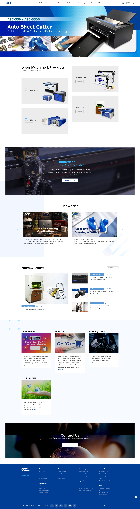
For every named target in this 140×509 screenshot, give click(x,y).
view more (79, 81)
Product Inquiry (103, 476)
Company (81, 3)
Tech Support (82, 483)
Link (99, 3)
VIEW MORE (68, 180)
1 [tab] (68, 54)
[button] (127, 2)
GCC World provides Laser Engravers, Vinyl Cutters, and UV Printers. (10, 2)
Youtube (70, 506)
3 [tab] (71, 54)
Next (121, 229)
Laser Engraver (62, 474)
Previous (19, 229)
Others (101, 478)
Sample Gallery (43, 488)
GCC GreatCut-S (103, 494)
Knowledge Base (83, 471)
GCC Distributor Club (104, 488)
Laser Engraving (83, 476)
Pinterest (61, 506)
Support (60, 3)
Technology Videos (84, 474)
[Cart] (123, 3)
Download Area (83, 486)
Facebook (52, 506)
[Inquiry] (136, 497)
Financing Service (104, 497)
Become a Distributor (105, 474)
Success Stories (43, 492)
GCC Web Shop (103, 492)
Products (40, 3)
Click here (34, 365)
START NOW (68, 445)
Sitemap (116, 506)
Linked (65, 506)
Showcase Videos (44, 490)
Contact (91, 3)
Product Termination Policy (86, 488)
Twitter (74, 506)
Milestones (42, 474)
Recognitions (42, 476)
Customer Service (104, 471)
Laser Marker (61, 478)
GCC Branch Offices (104, 480)
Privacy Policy (108, 506)
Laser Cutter (61, 476)
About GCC (42, 471)
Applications (50, 3)
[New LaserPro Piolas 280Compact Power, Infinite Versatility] (70, 31)
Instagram (56, 506)
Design (41, 506)
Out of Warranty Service (85, 490)
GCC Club (101, 490)
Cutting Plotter (62, 471)
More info (35, 409)
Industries (41, 486)
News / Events (43, 478)
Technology (71, 3)
